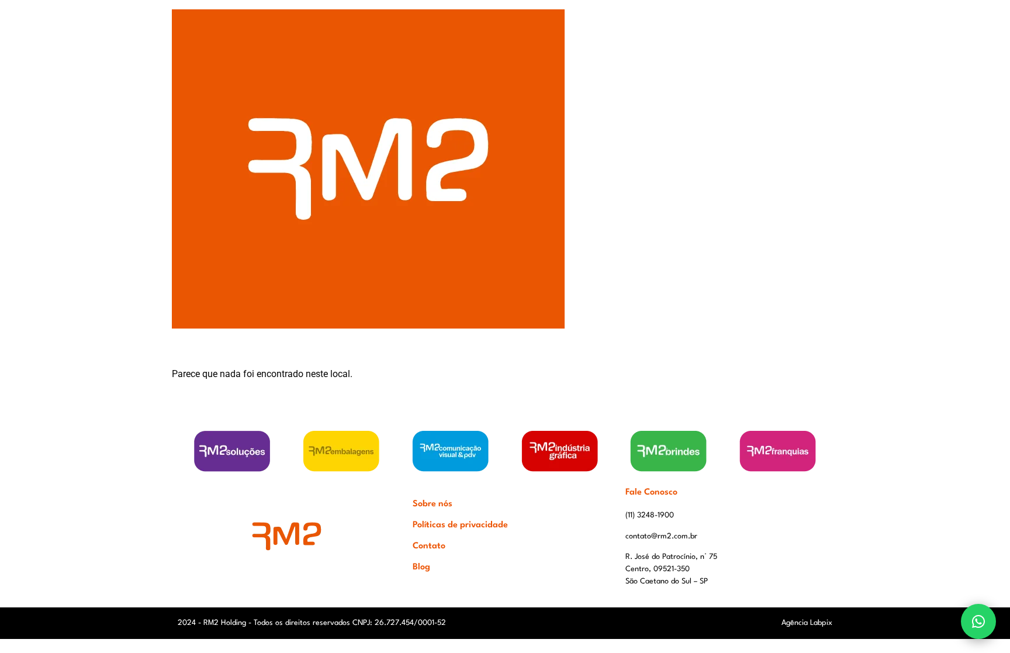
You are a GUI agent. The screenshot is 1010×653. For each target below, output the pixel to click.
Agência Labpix (806, 623)
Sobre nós (432, 504)
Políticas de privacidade (460, 525)
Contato (429, 546)
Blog (421, 567)
